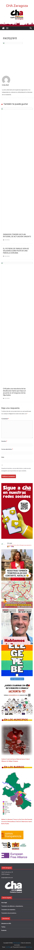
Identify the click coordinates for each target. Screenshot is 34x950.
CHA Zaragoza (17, 6)
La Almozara (9, 819)
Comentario (5, 418)
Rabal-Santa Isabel (26, 821)
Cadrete (3, 759)
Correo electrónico (7, 449)
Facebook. (4, 930)
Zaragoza (15, 761)
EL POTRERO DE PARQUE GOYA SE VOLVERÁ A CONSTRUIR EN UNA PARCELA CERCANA (16, 251)
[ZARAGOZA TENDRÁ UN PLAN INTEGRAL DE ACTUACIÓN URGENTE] (17, 109)
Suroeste (4, 821)
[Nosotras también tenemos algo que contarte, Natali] (17, 565)
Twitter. (3, 927)
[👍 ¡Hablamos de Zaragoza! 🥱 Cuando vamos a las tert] (17, 628)
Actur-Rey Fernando (27, 819)
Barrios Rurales (5, 823)
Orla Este (18, 821)
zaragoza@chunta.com (7, 877)
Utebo (27, 759)
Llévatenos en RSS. (6, 923)
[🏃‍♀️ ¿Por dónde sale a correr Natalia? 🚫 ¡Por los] (17, 596)
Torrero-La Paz (17, 819)
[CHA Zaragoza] (3, 28)
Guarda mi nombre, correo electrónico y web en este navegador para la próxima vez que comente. (16, 469)
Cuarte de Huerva (11, 759)
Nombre (4, 441)
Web (2, 457)
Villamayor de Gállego (6, 761)
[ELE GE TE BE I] (17, 660)
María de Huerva (21, 759)
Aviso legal (4, 902)
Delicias (3, 819)
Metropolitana (11, 821)
